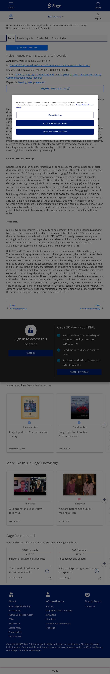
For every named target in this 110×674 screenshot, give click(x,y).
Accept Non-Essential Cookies (55, 123)
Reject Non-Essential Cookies (55, 131)
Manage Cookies (55, 115)
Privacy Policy (81, 105)
